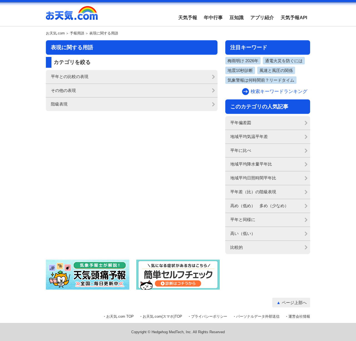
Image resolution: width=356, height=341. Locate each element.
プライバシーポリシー (209, 316)
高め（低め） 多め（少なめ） (259, 205)
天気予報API (294, 17)
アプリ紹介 (262, 17)
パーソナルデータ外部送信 (258, 316)
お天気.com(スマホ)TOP (162, 316)
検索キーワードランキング (279, 91)
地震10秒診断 (240, 70)
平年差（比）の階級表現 (253, 191)
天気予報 (187, 17)
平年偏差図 (240, 122)
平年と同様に (242, 219)
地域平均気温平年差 (249, 136)
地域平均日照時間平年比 (253, 177)
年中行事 (213, 17)
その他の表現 (63, 90)
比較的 (236, 247)
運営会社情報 (299, 316)
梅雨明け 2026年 (243, 60)
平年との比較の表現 (69, 76)
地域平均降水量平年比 (251, 164)
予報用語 (77, 33)
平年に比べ (240, 150)
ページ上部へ (294, 302)
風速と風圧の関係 (276, 70)
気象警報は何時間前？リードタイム (261, 80)
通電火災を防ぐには (284, 60)
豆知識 (236, 17)
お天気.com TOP (120, 316)
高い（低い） (242, 233)
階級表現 (59, 104)
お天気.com (72, 16)
